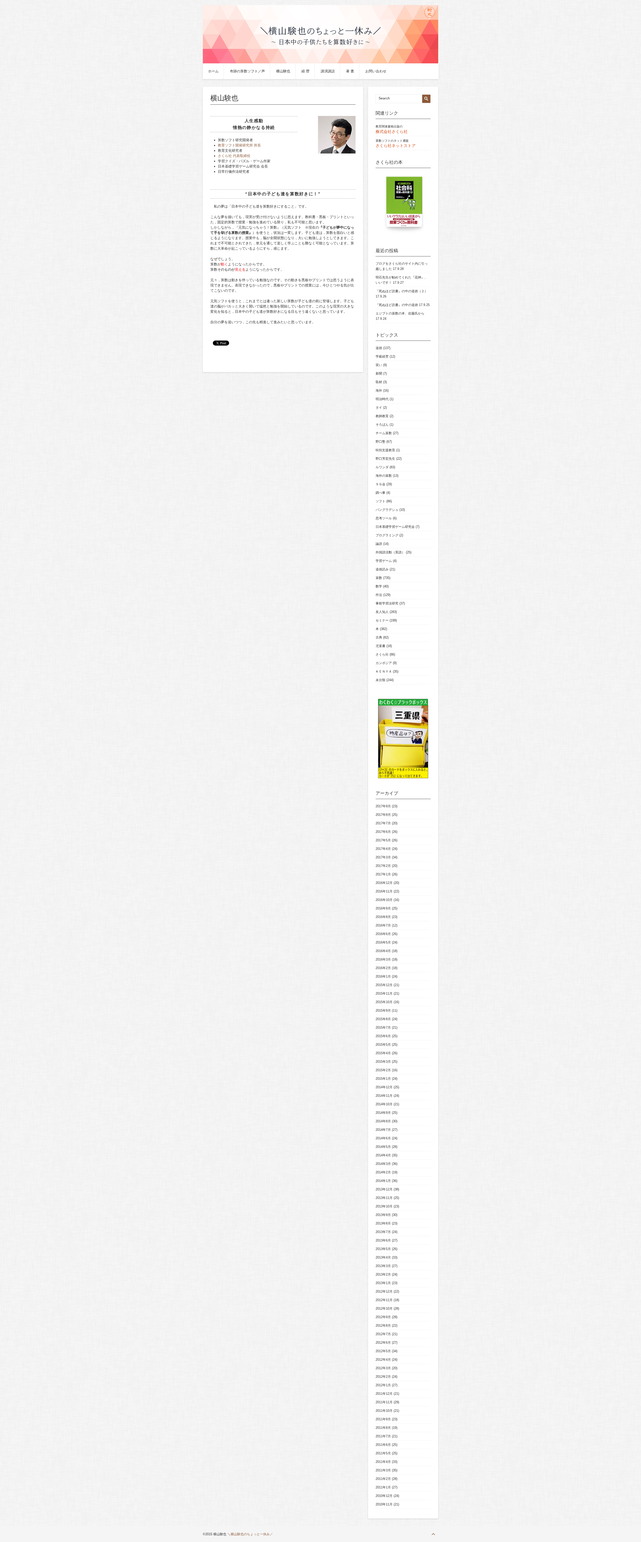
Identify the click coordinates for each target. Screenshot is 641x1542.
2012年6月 (383, 1342)
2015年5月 (383, 1044)
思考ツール (384, 518)
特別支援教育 (385, 450)
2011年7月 (383, 1436)
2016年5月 (383, 942)
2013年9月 (383, 1215)
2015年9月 (383, 1010)
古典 (379, 637)
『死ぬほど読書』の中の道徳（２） (402, 291)
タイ (379, 407)
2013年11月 (384, 1198)
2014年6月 (383, 1138)
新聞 (379, 373)
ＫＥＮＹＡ (384, 671)
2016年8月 (383, 917)
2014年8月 (383, 1121)
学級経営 (382, 356)
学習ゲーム (384, 561)
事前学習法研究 (387, 603)
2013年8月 (383, 1223)
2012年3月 (383, 1368)
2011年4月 (383, 1462)
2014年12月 (384, 1087)
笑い (379, 365)
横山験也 (283, 71)
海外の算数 (384, 476)
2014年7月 (383, 1130)
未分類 (380, 680)
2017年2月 (383, 866)
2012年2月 (383, 1376)
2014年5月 (383, 1147)
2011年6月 (383, 1445)
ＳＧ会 (380, 484)
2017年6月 (383, 832)
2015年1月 (383, 1079)
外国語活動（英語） (390, 552)
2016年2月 (383, 968)
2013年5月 (383, 1249)
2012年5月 (383, 1351)
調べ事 (380, 493)
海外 (379, 390)
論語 (379, 544)
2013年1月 (383, 1283)
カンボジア (384, 663)
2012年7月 (383, 1334)
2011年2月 (383, 1479)
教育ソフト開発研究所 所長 (239, 145)
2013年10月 (384, 1206)
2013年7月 (383, 1232)
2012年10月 (384, 1308)
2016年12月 (384, 883)
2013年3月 (383, 1266)
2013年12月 (384, 1189)
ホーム (213, 71)
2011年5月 (383, 1453)
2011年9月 (383, 1419)
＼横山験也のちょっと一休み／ (250, 1534)
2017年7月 (383, 823)
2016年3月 (383, 959)
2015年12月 (384, 985)
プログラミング (387, 535)
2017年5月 (383, 840)
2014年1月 (383, 1181)
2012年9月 (383, 1317)
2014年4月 (383, 1155)
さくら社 (382, 654)
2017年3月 (383, 857)
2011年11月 (384, 1402)
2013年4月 (383, 1257)
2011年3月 (383, 1470)
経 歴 (305, 71)
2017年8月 (383, 815)
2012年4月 (383, 1359)
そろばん (382, 424)
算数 (379, 578)
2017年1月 (383, 874)
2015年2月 (383, 1070)
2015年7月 (383, 1027)
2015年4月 (383, 1053)
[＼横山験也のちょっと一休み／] (320, 62)
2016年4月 (383, 951)
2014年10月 (384, 1104)
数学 (379, 586)
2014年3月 (383, 1164)
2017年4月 (383, 849)
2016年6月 (383, 934)
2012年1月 (383, 1385)
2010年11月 (384, 1504)
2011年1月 (383, 1487)
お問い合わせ (375, 71)
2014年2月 (383, 1172)
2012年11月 (384, 1300)
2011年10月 (384, 1411)
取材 (379, 382)
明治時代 (382, 399)
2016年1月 (383, 976)
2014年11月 (384, 1096)
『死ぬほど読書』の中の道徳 (397, 305)
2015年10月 (384, 1002)
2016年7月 (383, 925)
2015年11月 (384, 993)
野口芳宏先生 (385, 458)
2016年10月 (384, 900)
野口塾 (380, 441)
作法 (379, 595)
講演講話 (328, 71)
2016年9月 (383, 908)
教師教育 (382, 416)
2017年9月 (383, 806)
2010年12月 (384, 1496)
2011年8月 (383, 1428)
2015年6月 (383, 1036)
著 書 (350, 71)
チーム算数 (384, 433)
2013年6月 (383, 1240)
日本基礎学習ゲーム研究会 (395, 527)
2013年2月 (383, 1274)
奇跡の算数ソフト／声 (247, 71)
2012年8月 (383, 1325)
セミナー (382, 620)
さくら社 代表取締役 (234, 156)
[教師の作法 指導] (405, 204)
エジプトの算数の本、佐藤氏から (400, 313)
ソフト (380, 501)
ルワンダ (382, 467)
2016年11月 (384, 891)
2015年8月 (383, 1019)
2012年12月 (384, 1291)
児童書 (380, 646)
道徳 (379, 348)
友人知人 (382, 612)
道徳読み (382, 569)
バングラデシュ (387, 510)
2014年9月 (383, 1113)
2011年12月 (384, 1394)
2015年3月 (383, 1061)
